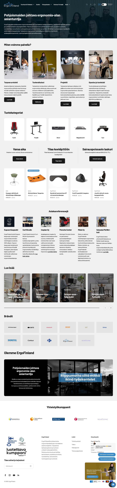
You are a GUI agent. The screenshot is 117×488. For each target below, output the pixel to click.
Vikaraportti (75, 447)
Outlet (38, 4)
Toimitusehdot (76, 441)
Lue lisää (9, 99)
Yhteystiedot (46, 4)
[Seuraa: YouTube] (14, 475)
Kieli (66, 4)
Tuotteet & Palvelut (26, 4)
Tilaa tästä (58, 161)
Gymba (29, 191)
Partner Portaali (58, 4)
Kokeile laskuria (97, 159)
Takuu (73, 444)
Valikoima (38, 102)
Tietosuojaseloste (77, 451)
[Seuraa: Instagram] (9, 475)
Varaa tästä (19, 159)
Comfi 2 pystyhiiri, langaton (80, 193)
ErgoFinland (53, 191)
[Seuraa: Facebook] (5, 475)
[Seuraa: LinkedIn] (18, 475)
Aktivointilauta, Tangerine (36, 193)
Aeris (7, 191)
